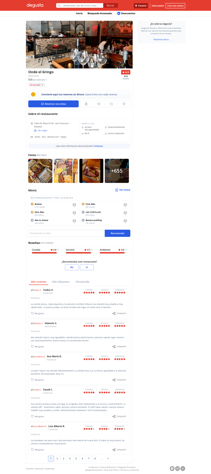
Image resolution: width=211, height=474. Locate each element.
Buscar (110, 5)
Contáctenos (94, 467)
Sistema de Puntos (111, 470)
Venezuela (39, 468)
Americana (33, 75)
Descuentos (126, 13)
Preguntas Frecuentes (127, 467)
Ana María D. (54, 356)
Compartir (121, 313)
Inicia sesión (158, 5)
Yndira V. (48, 290)
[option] (79, 50)
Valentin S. (51, 323)
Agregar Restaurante (93, 470)
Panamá (142, 5)
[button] (86, 104)
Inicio (79, 13)
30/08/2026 (35, 298)
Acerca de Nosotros (108, 467)
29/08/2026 (35, 398)
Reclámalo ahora (161, 39)
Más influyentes (61, 281)
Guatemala (50, 468)
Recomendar (118, 233)
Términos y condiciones (129, 470)
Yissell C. (48, 389)
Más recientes (38, 281)
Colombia (29, 468)
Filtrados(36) (82, 281)
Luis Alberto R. (56, 426)
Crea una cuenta (175, 5)
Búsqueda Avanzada (100, 13)
